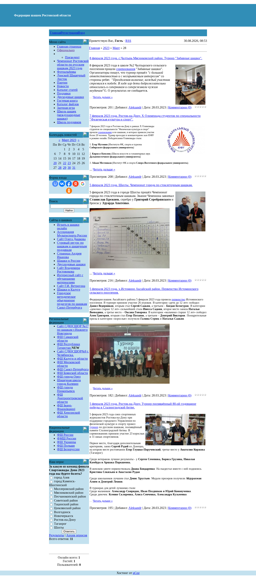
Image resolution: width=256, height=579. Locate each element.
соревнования (125, 69)
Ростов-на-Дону (65, 520)
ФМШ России (66, 438)
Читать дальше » (103, 97)
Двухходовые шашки (71, 264)
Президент (72, 57)
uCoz (136, 573)
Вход (81, 32)
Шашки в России (68, 260)
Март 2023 (69, 140)
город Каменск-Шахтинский (62, 483)
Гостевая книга (67, 100)
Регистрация (69, 32)
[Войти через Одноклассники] (69, 191)
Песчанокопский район (70, 496)
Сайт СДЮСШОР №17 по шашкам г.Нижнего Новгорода (73, 329)
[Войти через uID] (55, 184)
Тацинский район (66, 504)
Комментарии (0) (179, 107)
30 (69, 167)
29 (64, 167)
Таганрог (60, 523)
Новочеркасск (63, 516)
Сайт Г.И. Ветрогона (71, 286)
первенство (178, 299)
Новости (63, 86)
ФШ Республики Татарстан (68, 345)
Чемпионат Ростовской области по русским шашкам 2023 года (73, 64)
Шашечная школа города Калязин (69, 381)
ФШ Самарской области (67, 338)
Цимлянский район (67, 508)
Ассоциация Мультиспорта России (72, 233)
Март (116, 48)
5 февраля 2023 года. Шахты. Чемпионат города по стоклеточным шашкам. (141, 185)
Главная (55, 32)
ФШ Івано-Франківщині (66, 407)
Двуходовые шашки (70, 97)
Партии (62, 82)
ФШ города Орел (69, 376)
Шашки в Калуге (68, 289)
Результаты (56, 535)
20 (55, 163)
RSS (128, 40)
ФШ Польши (66, 445)
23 (69, 163)
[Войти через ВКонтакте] (62, 184)
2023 (106, 48)
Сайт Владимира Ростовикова (68, 269)
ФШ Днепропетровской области (70, 398)
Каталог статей (67, 89)
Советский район (66, 500)
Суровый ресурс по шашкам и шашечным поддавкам (72, 246)
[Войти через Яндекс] (76, 184)
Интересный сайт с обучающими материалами (70, 278)
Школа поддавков (69, 122)
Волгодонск (62, 512)
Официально (66, 50)
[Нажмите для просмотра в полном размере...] (130, 267)
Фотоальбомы (66, 71)
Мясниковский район (68, 492)
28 (59, 167)
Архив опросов (76, 535)
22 (64, 163)
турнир (94, 427)
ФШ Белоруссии (68, 449)
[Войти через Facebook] (69, 184)
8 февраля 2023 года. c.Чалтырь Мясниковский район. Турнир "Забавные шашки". (146, 58)
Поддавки (64, 93)
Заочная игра (66, 107)
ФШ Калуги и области (72, 358)
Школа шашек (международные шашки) (68, 115)
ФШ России (65, 435)
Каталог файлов (68, 104)
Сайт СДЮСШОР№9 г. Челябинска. (73, 353)
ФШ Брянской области (72, 373)
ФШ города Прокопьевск (66, 389)
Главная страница (69, 46)
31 (73, 167)
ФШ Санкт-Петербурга (73, 369)
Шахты (59, 527)
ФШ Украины (66, 442)
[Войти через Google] (82, 184)
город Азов (61, 477)
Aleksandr (134, 107)
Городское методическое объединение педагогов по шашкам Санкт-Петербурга (72, 300)
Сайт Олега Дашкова (71, 239)
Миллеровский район (69, 489)
